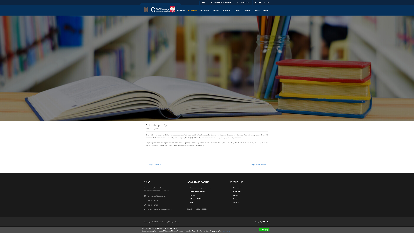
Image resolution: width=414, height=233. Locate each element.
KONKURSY (238, 10)
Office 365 (236, 202)
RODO (192, 195)
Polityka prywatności (197, 191)
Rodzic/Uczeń (204, 10)
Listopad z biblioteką (153, 164)
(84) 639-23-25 (244, 2)
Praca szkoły (226, 10)
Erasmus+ (248, 10)
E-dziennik (237, 191)
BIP (203, 2)
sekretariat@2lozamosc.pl (222, 2)
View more (226, 231)
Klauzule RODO (196, 199)
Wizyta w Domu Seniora (259, 164)
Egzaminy (236, 195)
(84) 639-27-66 (153, 205)
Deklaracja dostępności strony (200, 188)
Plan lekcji (236, 188)
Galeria (257, 10)
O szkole (216, 10)
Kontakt (265, 10)
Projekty (236, 199)
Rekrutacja (181, 10)
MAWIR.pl (266, 222)
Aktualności (192, 10)
